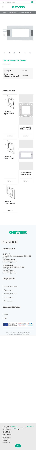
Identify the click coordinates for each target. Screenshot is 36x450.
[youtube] (13, 242)
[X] (9, 53)
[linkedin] (16, 242)
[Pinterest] (19, 53)
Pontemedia (25, 334)
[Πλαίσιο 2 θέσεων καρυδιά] (10, 192)
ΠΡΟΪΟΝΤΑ (12, 12)
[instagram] (10, 242)
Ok (18, 445)
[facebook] (3, 242)
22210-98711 (10, 260)
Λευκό (25, 70)
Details (10, 136)
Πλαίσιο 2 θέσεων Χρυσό (9, 157)
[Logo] (18, 7)
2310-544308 (10, 271)
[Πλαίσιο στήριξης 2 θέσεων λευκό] (26, 110)
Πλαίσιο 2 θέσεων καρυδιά (9, 202)
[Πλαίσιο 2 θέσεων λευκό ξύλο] (10, 102)
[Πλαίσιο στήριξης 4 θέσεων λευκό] (26, 155)
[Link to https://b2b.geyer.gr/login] (32, 2)
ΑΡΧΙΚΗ (5, 12)
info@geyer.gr (12, 262)
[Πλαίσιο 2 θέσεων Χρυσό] (10, 147)
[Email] (24, 53)
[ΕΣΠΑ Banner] (18, 323)
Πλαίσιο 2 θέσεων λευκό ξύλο (9, 113)
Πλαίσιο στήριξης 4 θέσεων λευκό (26, 173)
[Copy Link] (29, 53)
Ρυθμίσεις (30, 426)
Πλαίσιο (25, 75)
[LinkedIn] (14, 53)
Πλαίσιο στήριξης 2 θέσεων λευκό (26, 128)
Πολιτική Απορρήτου (14, 427)
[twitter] (6, 242)
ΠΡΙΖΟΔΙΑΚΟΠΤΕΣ (22, 12)
